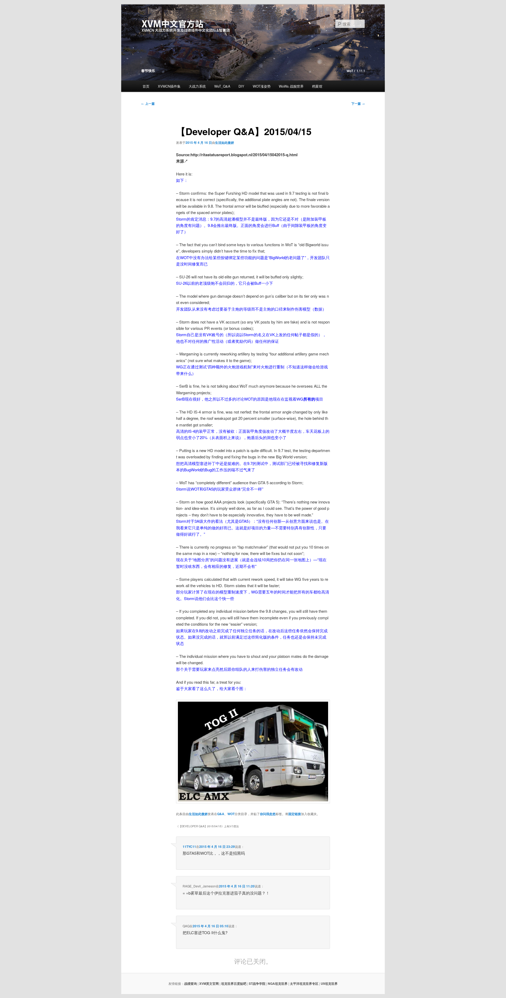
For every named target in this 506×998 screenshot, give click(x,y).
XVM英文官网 (209, 983)
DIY (241, 86)
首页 (146, 86)
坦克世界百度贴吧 (233, 983)
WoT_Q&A (222, 86)
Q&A (220, 813)
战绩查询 (190, 983)
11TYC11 (189, 846)
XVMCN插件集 (169, 86)
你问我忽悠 (268, 813)
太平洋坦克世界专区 (304, 983)
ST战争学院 (257, 983)
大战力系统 (197, 86)
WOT (231, 813)
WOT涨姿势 (262, 86)
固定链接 (294, 813)
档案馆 (317, 86)
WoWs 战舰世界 (291, 86)
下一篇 (358, 103)
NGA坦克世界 (278, 983)
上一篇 (148, 103)
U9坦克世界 (329, 983)
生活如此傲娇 (224, 142)
